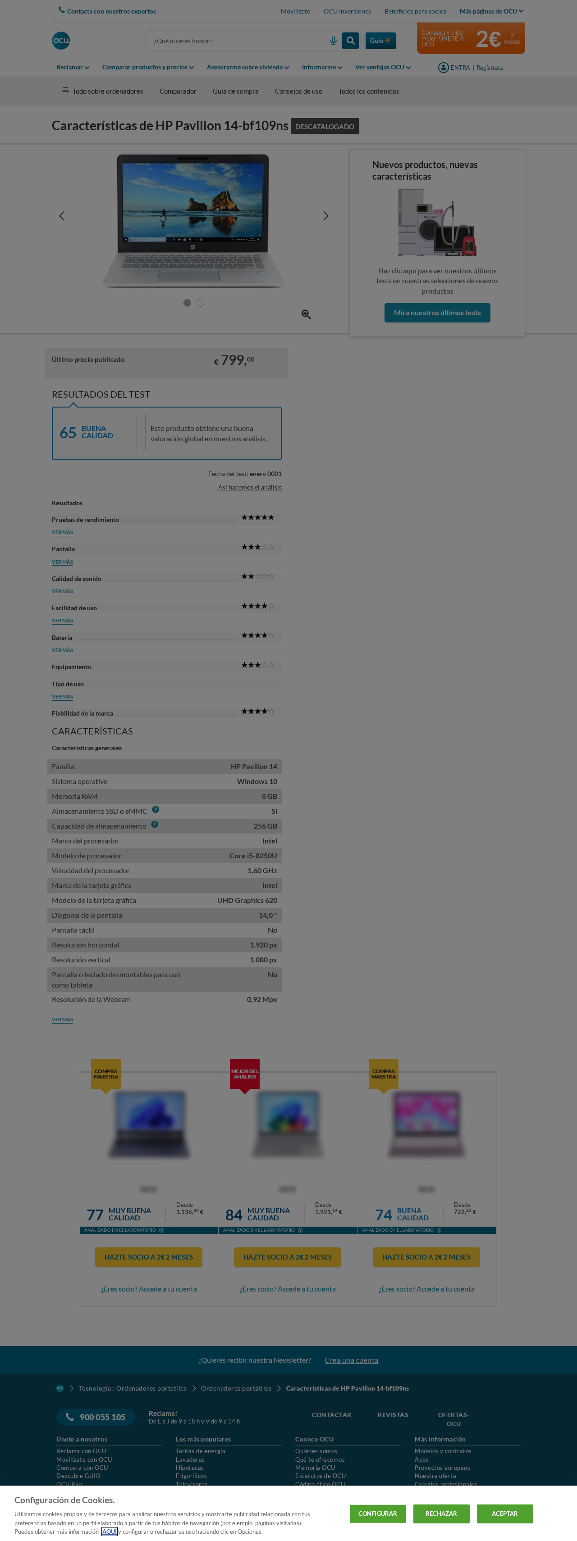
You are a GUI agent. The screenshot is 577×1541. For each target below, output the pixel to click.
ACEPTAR (505, 1513)
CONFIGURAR (377, 1513)
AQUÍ (109, 1531)
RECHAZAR (442, 1513)
